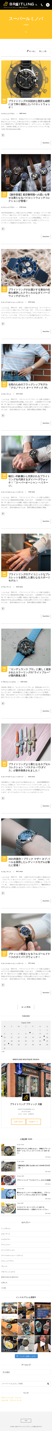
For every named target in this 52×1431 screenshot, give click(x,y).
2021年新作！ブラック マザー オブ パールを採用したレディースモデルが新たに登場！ (29, 862)
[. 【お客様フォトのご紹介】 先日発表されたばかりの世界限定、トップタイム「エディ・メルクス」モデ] (9, 1344)
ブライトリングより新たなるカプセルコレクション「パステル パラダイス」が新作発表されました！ (29, 767)
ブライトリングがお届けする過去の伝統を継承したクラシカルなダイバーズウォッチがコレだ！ (29, 292)
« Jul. (3, 1051)
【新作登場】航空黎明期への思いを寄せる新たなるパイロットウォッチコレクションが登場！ (29, 197)
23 (47, 1041)
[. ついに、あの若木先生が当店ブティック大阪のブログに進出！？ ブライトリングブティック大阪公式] (9, 1310)
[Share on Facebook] (22, 5)
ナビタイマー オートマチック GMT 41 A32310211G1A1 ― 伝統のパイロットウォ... (33, 1208)
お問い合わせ (18, 1122)
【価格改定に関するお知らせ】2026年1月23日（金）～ (33, 1167)
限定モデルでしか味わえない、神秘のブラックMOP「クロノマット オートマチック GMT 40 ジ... (34, 1151)
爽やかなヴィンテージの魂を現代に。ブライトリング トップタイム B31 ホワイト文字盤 (34, 1194)
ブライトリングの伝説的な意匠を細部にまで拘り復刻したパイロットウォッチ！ (29, 104)
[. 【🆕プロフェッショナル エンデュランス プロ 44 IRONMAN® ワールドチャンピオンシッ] (26, 1327)
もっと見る (26, 1007)
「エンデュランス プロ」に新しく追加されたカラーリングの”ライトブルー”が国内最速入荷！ (29, 672)
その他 (3, 1288)
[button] (48, 5)
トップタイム (5, 1228)
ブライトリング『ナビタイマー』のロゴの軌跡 (34, 1180)
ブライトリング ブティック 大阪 (26, 1104)
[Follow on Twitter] (26, 5)
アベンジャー (5, 1245)
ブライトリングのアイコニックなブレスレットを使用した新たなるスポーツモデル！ (29, 577)
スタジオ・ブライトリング (11, 1400)
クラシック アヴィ (9, 113)
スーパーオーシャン (8, 1250)
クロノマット (7, 394)
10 (4, 1037)
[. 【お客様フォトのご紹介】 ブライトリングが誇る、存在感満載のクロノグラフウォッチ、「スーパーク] (9, 1327)
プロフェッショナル (9, 682)
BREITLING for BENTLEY (9, 1277)
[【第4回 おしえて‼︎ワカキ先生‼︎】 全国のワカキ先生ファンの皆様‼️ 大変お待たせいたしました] (42, 1344)
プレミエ (4, 1266)
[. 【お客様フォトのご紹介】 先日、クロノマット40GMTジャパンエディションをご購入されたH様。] (26, 1344)
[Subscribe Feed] (36, 5)
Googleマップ (33, 1122)
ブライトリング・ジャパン (11, 1398)
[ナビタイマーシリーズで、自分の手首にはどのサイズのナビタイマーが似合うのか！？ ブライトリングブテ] (26, 1310)
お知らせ (4, 1282)
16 (47, 1037)
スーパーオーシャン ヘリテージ (13, 302)
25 (11, 1044)
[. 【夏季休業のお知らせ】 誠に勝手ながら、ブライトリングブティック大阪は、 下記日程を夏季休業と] (42, 1310)
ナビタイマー (5, 1239)
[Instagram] (31, 5)
